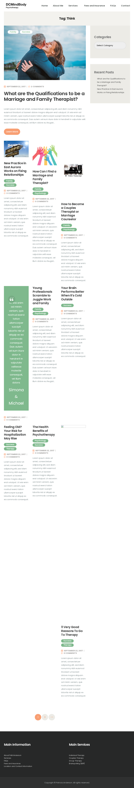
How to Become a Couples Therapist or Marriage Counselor (72, 211)
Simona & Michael (16, 396)
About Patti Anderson (12, 755)
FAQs (6, 761)
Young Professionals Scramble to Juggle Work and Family (42, 295)
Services (7, 758)
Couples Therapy (76, 758)
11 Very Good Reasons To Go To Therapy (72, 631)
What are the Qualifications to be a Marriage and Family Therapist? (44, 96)
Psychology (40, 193)
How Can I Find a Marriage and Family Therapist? (44, 177)
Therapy (10, 448)
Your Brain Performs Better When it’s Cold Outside (72, 293)
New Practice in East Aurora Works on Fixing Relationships (15, 169)
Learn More (12, 131)
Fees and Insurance (12, 763)
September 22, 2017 (16, 86)
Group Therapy (75, 761)
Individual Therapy (76, 755)
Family (13, 32)
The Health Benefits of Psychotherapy (44, 431)
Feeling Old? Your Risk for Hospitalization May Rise (15, 432)
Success (26, 32)
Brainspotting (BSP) (77, 763)
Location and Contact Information (18, 766)
